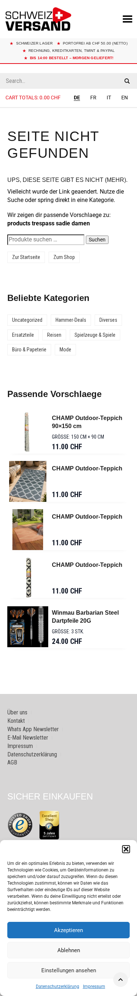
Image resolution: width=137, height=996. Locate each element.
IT (109, 97)
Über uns (17, 712)
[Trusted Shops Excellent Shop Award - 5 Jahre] (49, 825)
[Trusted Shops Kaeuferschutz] (20, 824)
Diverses (108, 320)
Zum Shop (64, 257)
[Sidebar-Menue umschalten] (68, 107)
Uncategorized (27, 320)
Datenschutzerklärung (57, 986)
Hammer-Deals (71, 320)
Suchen (97, 240)
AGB (12, 762)
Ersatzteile (23, 335)
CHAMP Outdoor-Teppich (87, 468)
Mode (65, 349)
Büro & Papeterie (29, 349)
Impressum (94, 986)
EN (124, 97)
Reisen (54, 335)
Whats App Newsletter (33, 729)
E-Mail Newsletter (27, 737)
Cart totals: (33, 97)
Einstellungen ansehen (68, 970)
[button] (126, 849)
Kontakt (16, 720)
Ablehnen (68, 950)
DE (77, 97)
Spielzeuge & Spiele (95, 335)
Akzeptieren (68, 930)
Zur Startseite (26, 257)
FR (93, 97)
